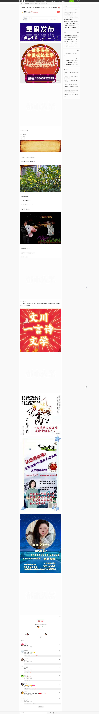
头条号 (63, 1)
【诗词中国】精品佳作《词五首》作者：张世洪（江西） (74, 35)
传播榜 (55, 1)
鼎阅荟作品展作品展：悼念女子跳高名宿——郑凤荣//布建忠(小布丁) (76, 37)
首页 (21, 3)
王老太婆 (26, 655)
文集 (59, 1)
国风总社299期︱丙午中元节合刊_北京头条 (72, 58)
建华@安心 (26, 667)
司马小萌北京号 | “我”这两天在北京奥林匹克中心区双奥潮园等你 (76, 21)
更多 (41, 637)
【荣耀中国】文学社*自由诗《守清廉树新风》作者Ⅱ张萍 (74, 60)
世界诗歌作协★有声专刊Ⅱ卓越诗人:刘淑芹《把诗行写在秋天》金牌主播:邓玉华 (78, 55)
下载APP (71, 1)
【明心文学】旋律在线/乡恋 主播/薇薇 (71, 64)
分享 (86, 287)
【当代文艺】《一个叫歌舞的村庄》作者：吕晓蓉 (73, 27)
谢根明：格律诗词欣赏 (68, 15)
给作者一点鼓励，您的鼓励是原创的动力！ (41, 622)
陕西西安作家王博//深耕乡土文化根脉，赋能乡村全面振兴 (74, 12)
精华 (38, 1)
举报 (60, 617)
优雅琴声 (26, 650)
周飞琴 (25, 683)
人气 (52, 1)
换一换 (77, 9)
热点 (32, 1)
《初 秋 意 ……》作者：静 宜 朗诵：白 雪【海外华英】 (74, 43)
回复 (31, 646)
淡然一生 (26, 675)
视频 (45, 1)
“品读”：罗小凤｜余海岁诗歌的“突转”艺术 (71, 41)
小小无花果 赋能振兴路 (68, 19)
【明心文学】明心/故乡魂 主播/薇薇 (70, 62)
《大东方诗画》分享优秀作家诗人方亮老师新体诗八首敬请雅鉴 (75, 17)
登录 (78, 1)
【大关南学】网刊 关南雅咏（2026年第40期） (72, 39)
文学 (24, 3)
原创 (35, 1)
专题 (48, 1)
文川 (25, 698)
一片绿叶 (26, 658)
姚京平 (25, 643)
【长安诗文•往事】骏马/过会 (69, 25)
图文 (42, 1)
